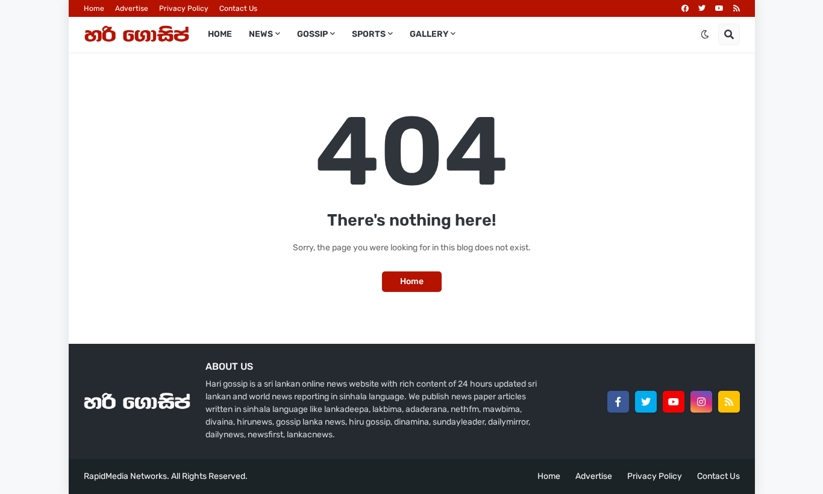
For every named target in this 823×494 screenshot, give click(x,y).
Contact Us (238, 8)
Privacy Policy (183, 8)
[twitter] (702, 8)
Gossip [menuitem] (312, 34)
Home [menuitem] (220, 34)
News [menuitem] (261, 34)
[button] (705, 34)
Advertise (131, 8)
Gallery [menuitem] (429, 34)
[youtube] (719, 8)
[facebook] (685, 8)
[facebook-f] (618, 402)
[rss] (736, 8)
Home (94, 8)
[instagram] (701, 402)
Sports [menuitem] (369, 34)
